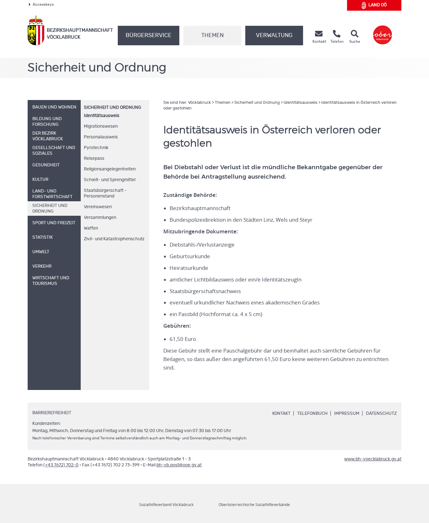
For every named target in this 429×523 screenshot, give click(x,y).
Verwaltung (274, 35)
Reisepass (94, 158)
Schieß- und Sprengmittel (109, 180)
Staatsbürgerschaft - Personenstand (105, 193)
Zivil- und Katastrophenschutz (114, 239)
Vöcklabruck (199, 103)
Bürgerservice (148, 35)
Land (377, 5)
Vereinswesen (98, 207)
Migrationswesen (101, 126)
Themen (212, 35)
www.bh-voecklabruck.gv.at (372, 459)
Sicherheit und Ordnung (112, 107)
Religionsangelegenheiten (110, 169)
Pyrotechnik (96, 148)
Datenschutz (381, 413)
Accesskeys (43, 4)
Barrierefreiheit (51, 413)
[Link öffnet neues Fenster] (382, 30)
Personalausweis (101, 137)
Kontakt (281, 413)
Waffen (91, 228)
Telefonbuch (312, 413)
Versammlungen (100, 217)
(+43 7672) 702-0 (61, 465)
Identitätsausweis (101, 116)
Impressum (346, 413)
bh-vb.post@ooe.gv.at (179, 465)
